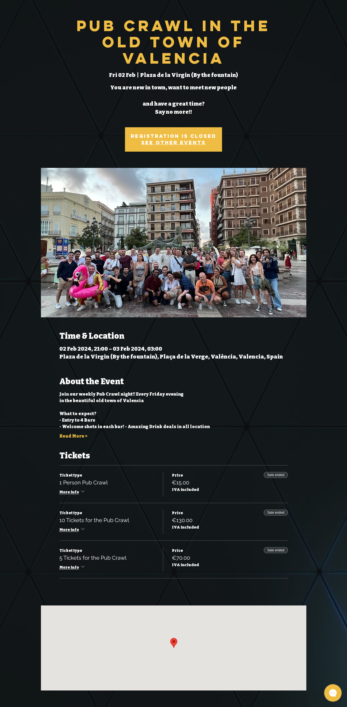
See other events (173, 142)
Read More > (73, 436)
